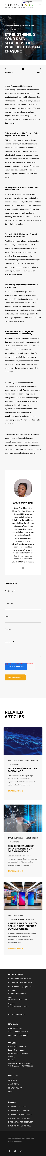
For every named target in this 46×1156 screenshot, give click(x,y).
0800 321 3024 (25, 978)
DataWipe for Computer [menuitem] (19, 1110)
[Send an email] (23, 568)
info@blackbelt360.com (17, 993)
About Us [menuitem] (12, 1080)
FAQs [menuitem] (10, 1092)
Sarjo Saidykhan (12, 25)
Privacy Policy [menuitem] (15, 1088)
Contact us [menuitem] (13, 1084)
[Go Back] (23, 69)
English (28, 2)
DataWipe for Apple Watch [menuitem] (20, 1114)
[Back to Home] (19, 5)
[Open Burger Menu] (40, 5)
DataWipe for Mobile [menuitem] (17, 1107)
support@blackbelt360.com (18, 1006)
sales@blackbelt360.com (17, 1000)
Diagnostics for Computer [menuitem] (20, 1122)
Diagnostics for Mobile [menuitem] (19, 1118)
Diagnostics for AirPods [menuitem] (19, 1126)
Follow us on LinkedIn (16, 1014)
